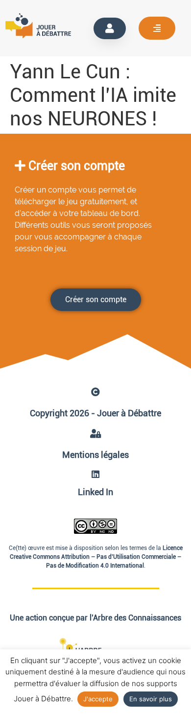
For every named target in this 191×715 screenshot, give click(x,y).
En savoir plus (150, 699)
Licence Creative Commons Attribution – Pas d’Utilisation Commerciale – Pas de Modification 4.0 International (96, 557)
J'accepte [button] (98, 699)
